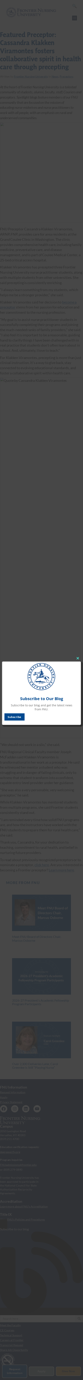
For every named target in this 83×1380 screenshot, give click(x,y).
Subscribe (14, 717)
